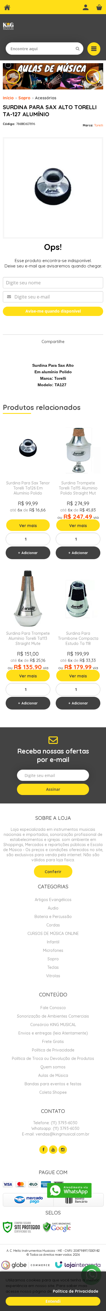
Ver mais (28, 525)
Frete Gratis (53, 1041)
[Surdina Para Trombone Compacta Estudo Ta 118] (78, 641)
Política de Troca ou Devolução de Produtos (53, 1058)
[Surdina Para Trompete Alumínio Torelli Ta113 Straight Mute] (28, 641)
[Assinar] (53, 789)
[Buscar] (77, 48)
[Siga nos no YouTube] (53, 1149)
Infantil (53, 942)
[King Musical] (8, 26)
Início (8, 97)
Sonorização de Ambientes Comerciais (53, 1016)
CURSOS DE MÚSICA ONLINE (53, 933)
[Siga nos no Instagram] (63, 1149)
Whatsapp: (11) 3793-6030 (54, 1128)
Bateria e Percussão (53, 916)
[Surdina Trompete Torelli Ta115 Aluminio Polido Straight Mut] (78, 491)
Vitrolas (53, 975)
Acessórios (45, 97)
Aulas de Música (53, 1075)
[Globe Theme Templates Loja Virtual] (25, 1265)
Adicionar (29, 553)
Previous (13, 76)
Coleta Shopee (53, 1092)
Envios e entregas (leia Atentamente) (53, 1033)
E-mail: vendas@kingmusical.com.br (55, 1134)
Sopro (24, 97)
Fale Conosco (53, 1007)
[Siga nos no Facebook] (43, 1149)
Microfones (53, 950)
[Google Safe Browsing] (57, 1226)
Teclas (53, 967)
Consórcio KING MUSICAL (53, 1024)
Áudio (53, 908)
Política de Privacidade (53, 1050)
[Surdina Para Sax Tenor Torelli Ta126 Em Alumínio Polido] (28, 491)
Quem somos (53, 1067)
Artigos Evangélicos (53, 899)
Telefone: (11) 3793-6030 (54, 1122)
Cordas (53, 925)
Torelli (98, 125)
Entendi (53, 1301)
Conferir (53, 871)
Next (93, 76)
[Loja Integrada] (77, 1264)
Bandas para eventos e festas (53, 1083)
